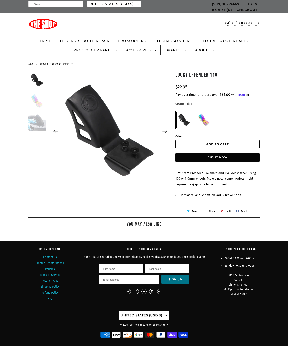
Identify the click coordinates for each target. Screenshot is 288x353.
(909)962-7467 (226, 4)
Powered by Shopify (156, 324)
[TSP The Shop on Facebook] (234, 23)
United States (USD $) (112, 4)
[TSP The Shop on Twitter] (227, 23)
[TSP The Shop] (144, 25)
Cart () (223, 10)
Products (44, 63)
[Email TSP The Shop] (256, 23)
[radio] (184, 120)
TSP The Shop (136, 324)
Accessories (139, 50)
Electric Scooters (173, 41)
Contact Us (50, 257)
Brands (174, 50)
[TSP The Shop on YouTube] (242, 23)
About (203, 50)
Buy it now (217, 157)
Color (178, 136)
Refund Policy (50, 292)
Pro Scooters (132, 41)
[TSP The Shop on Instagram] (249, 23)
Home (45, 41)
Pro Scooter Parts (94, 50)
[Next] (164, 131)
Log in (251, 4)
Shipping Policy (50, 286)
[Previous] (56, 131)
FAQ (50, 298)
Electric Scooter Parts (224, 41)
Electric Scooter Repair (84, 41)
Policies (50, 269)
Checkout (247, 10)
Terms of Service (50, 275)
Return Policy (50, 280)
